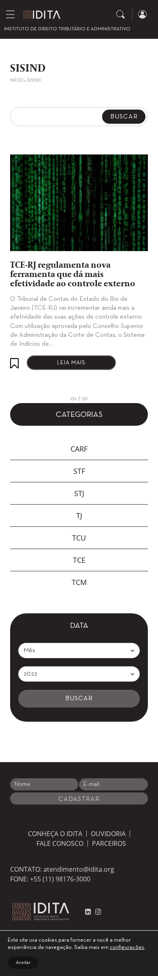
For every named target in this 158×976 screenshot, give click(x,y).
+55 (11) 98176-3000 (60, 879)
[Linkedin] (88, 911)
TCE (79, 560)
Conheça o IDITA (55, 833)
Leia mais (71, 362)
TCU (79, 538)
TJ (79, 515)
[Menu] (10, 14)
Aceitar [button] (23, 963)
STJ (79, 493)
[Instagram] (96, 911)
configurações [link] (127, 947)
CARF (79, 449)
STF (79, 471)
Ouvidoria (108, 833)
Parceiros (109, 843)
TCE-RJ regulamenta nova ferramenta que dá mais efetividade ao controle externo (72, 275)
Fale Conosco (59, 843)
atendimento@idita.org (78, 869)
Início (16, 80)
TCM (79, 582)
